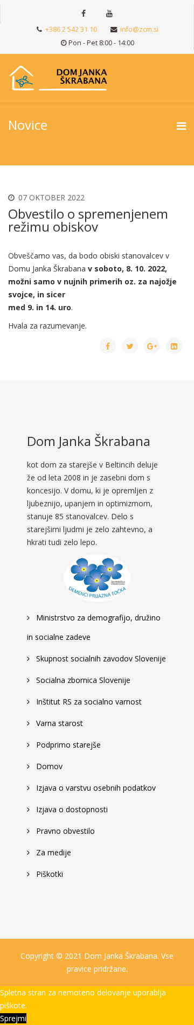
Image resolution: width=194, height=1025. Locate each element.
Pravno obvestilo (64, 831)
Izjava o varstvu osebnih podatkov (95, 788)
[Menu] (181, 125)
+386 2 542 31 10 (71, 29)
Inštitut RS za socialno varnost (88, 701)
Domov (48, 766)
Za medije (52, 852)
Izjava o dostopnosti (71, 809)
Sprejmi (13, 1018)
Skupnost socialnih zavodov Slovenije (100, 658)
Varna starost (58, 723)
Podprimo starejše (67, 745)
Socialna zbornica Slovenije (82, 680)
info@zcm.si (139, 29)
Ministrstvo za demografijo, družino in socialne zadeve (94, 627)
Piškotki (48, 874)
